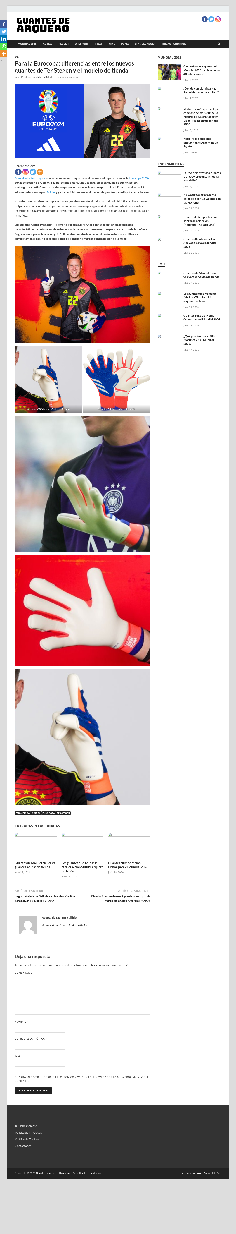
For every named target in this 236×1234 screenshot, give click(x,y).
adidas (47, 43)
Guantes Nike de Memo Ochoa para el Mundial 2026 (128, 865)
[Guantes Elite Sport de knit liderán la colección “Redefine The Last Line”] (169, 217)
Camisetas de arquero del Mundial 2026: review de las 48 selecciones (201, 70)
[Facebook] (205, 19)
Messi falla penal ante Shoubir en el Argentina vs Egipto (200, 142)
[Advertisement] (118, 1206)
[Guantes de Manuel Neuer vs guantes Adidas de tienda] (36, 835)
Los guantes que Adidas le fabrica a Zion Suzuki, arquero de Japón (82, 867)
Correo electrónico (31, 1038)
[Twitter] (211, 19)
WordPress (203, 1173)
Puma (125, 43)
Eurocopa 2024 (139, 178)
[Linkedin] (3, 39)
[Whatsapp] (3, 46)
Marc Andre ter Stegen (30, 178)
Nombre (21, 1021)
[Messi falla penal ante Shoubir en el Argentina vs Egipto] (169, 139)
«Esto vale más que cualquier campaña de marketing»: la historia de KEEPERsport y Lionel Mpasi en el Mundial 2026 (202, 116)
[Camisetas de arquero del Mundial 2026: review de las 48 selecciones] (169, 66)
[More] (40, 172)
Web (18, 1055)
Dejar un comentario (67, 76)
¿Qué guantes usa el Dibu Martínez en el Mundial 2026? (199, 340)
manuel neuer (145, 43)
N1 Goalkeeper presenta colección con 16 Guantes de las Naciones (202, 198)
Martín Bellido (45, 76)
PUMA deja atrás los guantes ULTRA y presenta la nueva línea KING (202, 176)
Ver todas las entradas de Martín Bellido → (67, 925)
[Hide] (1, 60)
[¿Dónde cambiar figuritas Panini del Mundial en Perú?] (169, 88)
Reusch (64, 43)
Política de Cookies (27, 1139)
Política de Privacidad (28, 1132)
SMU (17, 57)
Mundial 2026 (27, 43)
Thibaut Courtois (174, 43)
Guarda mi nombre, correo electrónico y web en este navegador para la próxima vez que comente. (82, 1079)
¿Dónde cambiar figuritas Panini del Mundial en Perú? (201, 90)
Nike (112, 43)
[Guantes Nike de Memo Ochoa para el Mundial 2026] (129, 835)
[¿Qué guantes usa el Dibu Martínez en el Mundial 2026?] (169, 336)
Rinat (99, 43)
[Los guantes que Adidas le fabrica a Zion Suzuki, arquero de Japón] (83, 835)
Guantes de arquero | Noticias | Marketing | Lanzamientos (68, 1173)
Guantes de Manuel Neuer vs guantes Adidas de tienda (35, 865)
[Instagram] (218, 19)
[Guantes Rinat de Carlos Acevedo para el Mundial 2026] (169, 239)
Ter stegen (63, 813)
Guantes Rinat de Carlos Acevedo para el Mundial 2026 (199, 242)
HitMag (216, 1173)
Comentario (24, 972)
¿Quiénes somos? (26, 1125)
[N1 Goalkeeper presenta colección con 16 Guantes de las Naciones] (169, 195)
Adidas (50, 192)
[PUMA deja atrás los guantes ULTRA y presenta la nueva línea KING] (169, 173)
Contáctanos (23, 1145)
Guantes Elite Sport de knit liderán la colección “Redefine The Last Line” (200, 220)
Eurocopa (48, 813)
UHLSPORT (81, 43)
